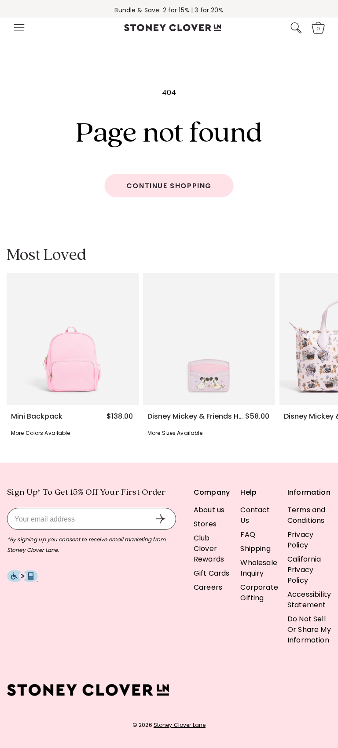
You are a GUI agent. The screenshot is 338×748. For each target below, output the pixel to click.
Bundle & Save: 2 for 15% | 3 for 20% (168, 10)
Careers (208, 587)
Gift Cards (212, 573)
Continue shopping (169, 186)
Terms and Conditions (306, 515)
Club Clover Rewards (209, 548)
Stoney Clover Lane (180, 725)
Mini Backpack (36, 416)
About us (209, 510)
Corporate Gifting (259, 592)
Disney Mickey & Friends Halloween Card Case (196, 416)
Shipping (255, 549)
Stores (205, 524)
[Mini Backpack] (73, 339)
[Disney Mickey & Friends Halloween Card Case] (209, 339)
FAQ (247, 534)
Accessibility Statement (309, 599)
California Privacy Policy (304, 569)
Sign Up (160, 519)
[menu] (18, 28)
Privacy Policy (300, 539)
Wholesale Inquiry (258, 568)
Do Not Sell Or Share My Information (309, 629)
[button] (18, 28)
